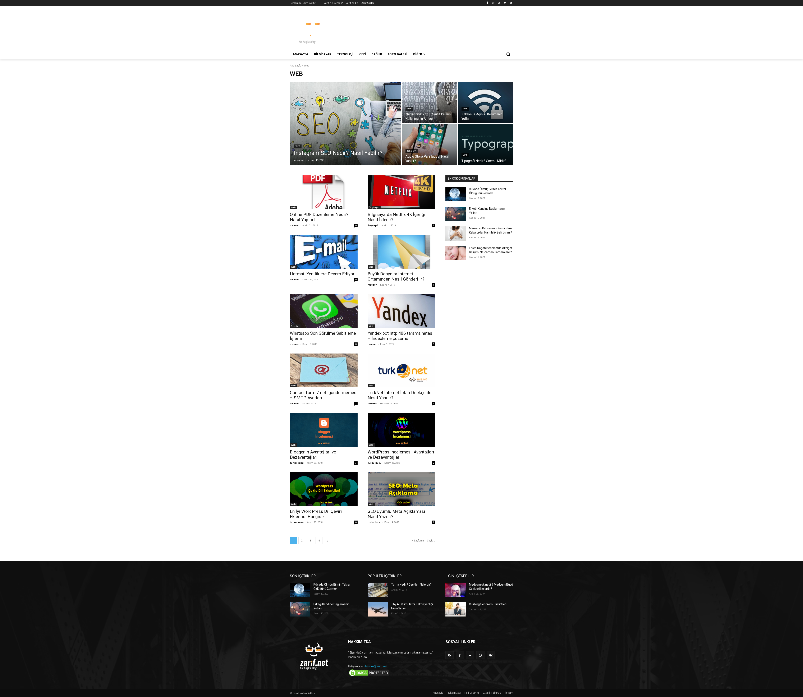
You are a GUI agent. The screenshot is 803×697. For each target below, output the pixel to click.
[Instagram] (493, 3)
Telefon (411, 151)
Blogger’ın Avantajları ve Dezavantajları (313, 454)
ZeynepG (373, 225)
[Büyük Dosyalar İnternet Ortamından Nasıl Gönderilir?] (401, 252)
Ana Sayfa (295, 65)
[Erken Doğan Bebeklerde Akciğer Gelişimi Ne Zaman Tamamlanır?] (455, 253)
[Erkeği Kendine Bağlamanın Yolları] (455, 214)
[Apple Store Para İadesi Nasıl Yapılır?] (429, 144)
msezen (294, 225)
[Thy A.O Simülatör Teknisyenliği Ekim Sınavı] (378, 609)
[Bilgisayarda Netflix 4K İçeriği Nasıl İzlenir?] (401, 192)
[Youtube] (510, 3)
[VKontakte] (491, 655)
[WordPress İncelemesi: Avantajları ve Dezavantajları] (401, 430)
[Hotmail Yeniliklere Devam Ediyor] (324, 252)
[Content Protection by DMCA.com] (369, 676)
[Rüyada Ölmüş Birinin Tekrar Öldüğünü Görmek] (455, 194)
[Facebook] (487, 3)
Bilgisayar (374, 207)
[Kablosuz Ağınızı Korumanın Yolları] (485, 102)
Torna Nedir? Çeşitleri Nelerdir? (411, 584)
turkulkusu (297, 462)
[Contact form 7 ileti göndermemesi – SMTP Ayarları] (324, 370)
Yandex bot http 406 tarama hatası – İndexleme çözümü (400, 336)
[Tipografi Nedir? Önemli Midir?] (485, 144)
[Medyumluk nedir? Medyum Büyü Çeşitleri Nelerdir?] (455, 590)
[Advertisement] (433, 29)
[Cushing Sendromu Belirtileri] (455, 609)
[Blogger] (449, 655)
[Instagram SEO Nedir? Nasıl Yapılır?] (345, 123)
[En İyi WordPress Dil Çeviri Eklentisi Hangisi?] (324, 489)
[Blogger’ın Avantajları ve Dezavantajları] (324, 430)
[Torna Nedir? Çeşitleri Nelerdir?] (378, 590)
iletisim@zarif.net (375, 666)
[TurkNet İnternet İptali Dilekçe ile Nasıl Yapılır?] (401, 370)
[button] (508, 54)
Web (297, 146)
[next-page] (327, 540)
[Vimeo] (505, 3)
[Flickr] (470, 655)
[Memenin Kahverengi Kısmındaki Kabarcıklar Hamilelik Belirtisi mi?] (455, 233)
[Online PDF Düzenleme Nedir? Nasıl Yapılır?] (324, 192)
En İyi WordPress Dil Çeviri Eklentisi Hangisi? (316, 514)
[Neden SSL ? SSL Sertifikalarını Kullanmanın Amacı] (429, 102)
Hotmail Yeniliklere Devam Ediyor (322, 273)
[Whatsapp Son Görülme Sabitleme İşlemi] (324, 311)
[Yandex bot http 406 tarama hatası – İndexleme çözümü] (401, 311)
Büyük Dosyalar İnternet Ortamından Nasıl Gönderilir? (396, 276)
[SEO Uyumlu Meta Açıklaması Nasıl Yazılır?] (401, 489)
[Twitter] (499, 3)
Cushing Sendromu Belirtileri (487, 604)
